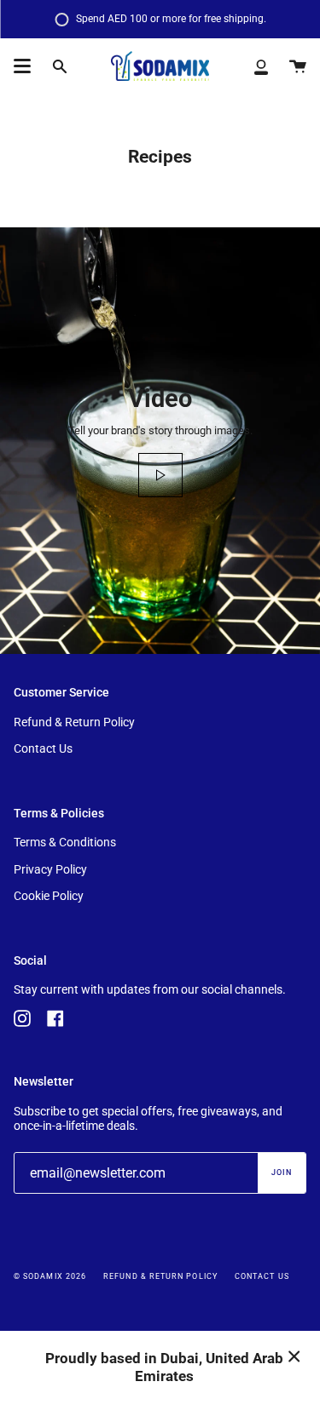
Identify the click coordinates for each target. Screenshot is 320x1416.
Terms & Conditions (65, 842)
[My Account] (261, 66)
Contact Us (43, 749)
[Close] (294, 1356)
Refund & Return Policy (74, 722)
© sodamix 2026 (50, 1276)
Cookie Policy (49, 896)
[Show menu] (22, 66)
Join (281, 1172)
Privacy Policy (50, 870)
